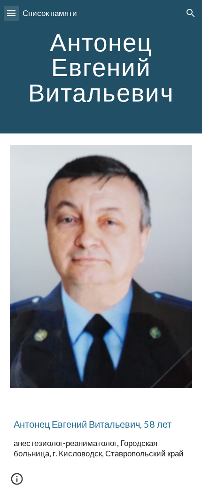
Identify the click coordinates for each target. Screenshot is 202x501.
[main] (101, 66)
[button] (11, 13)
